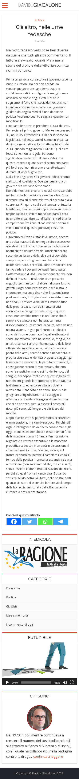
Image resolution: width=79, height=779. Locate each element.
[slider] (36, 682)
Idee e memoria (17, 615)
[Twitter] (29, 521)
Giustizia (11, 606)
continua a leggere (48, 756)
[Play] (7, 682)
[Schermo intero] (72, 682)
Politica (39, 20)
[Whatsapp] (45, 521)
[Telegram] (60, 521)
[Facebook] (14, 521)
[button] (40, 663)
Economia (13, 588)
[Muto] (65, 682)
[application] (39, 663)
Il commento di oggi (19, 624)
